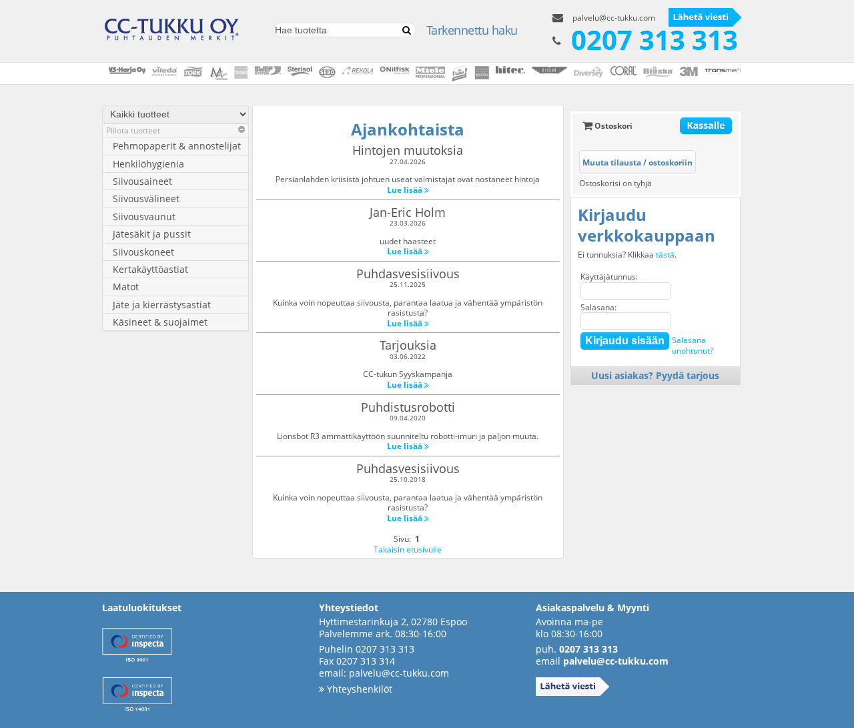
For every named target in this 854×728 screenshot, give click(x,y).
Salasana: (598, 307)
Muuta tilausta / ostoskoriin (637, 162)
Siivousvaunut (144, 217)
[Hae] (406, 30)
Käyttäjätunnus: (609, 276)
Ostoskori (612, 125)
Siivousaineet (142, 181)
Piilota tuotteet (133, 130)
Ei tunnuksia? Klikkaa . (627, 255)
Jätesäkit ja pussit (152, 234)
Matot (126, 287)
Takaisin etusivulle (408, 549)
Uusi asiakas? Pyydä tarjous (655, 375)
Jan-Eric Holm (408, 212)
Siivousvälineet (146, 199)
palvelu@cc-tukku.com (613, 17)
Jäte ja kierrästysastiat (162, 305)
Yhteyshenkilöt (358, 689)
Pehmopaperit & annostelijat (177, 146)
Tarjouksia (408, 345)
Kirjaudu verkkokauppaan (646, 225)
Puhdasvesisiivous (408, 274)
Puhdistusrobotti (408, 407)
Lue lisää (405, 190)
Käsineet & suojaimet (160, 322)
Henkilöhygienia (148, 164)
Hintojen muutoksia (407, 150)
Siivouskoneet (143, 252)
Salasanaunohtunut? (692, 345)
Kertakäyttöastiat (150, 269)
